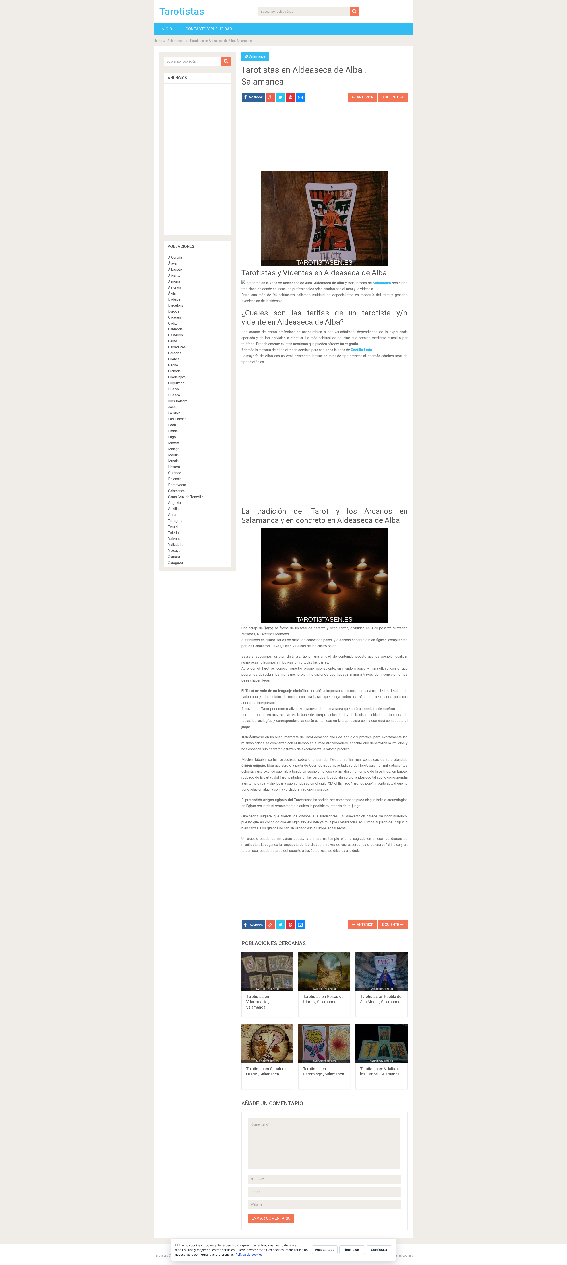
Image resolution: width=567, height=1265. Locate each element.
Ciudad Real (177, 347)
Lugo (172, 437)
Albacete (175, 269)
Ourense (174, 473)
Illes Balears (178, 401)
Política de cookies (248, 1254)
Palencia (174, 479)
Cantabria (175, 329)
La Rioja (174, 413)
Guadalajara (177, 377)
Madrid (173, 443)
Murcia (173, 461)
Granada (174, 371)
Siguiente (391, 97)
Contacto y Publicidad (209, 29)
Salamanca (175, 41)
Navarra (174, 467)
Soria (172, 515)
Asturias (174, 287)
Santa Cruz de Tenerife (185, 497)
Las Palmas (177, 419)
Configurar (379, 1249)
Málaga (173, 449)
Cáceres (174, 317)
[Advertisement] (324, 140)
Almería (174, 281)
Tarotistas (181, 11)
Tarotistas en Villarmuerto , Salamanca (257, 1001)
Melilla (173, 455)
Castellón (175, 335)
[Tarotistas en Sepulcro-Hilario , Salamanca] (267, 1043)
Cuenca (173, 359)
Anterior (364, 97)
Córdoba (174, 353)
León (172, 425)
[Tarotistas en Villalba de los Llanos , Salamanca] (381, 1043)
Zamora (174, 557)
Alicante (174, 275)
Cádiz (172, 323)
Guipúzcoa (176, 383)
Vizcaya (174, 551)
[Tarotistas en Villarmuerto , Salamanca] (267, 971)
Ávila (172, 293)
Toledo (173, 533)
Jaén (172, 407)
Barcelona (175, 305)
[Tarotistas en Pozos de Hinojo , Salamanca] (324, 971)
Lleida (173, 431)
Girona (173, 365)
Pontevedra (177, 485)
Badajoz (174, 299)
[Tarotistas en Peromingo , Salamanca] (324, 1043)
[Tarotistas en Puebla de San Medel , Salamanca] (381, 971)
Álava (172, 263)
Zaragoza (175, 563)
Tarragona (175, 521)
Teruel (173, 527)
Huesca (174, 395)
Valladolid (175, 545)
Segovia (174, 503)
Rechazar (352, 1249)
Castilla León (361, 350)
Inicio (166, 29)
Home (158, 41)
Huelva (173, 389)
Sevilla (173, 509)
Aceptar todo (325, 1249)
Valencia (174, 539)
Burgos (173, 311)
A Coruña (175, 257)
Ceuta (172, 341)
